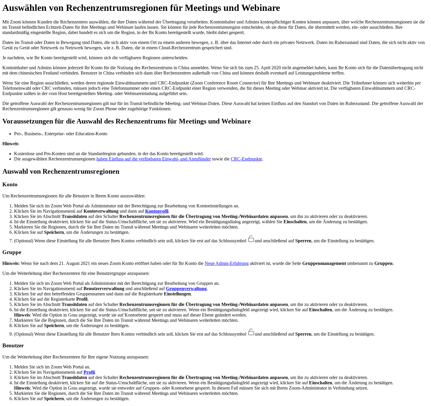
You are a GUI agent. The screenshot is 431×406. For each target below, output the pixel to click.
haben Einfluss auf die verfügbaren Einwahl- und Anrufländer (153, 158)
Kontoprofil (156, 211)
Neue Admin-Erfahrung (227, 263)
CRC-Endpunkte (246, 158)
